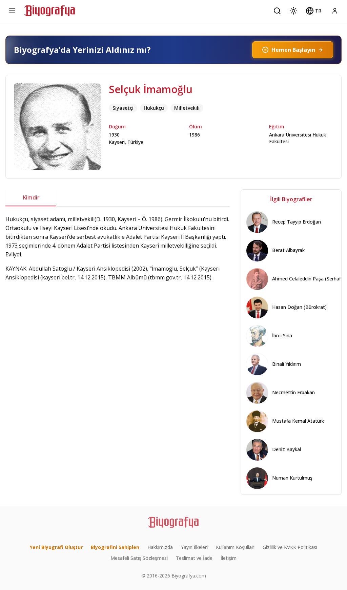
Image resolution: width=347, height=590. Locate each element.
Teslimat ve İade (194, 558)
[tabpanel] (117, 262)
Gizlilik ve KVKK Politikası (290, 547)
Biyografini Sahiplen (115, 547)
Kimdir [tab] (31, 197)
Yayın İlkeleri (194, 547)
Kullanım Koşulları (235, 547)
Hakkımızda (160, 547)
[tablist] (117, 197)
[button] (313, 11)
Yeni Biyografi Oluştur (56, 547)
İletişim (229, 558)
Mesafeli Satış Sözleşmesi (139, 558)
